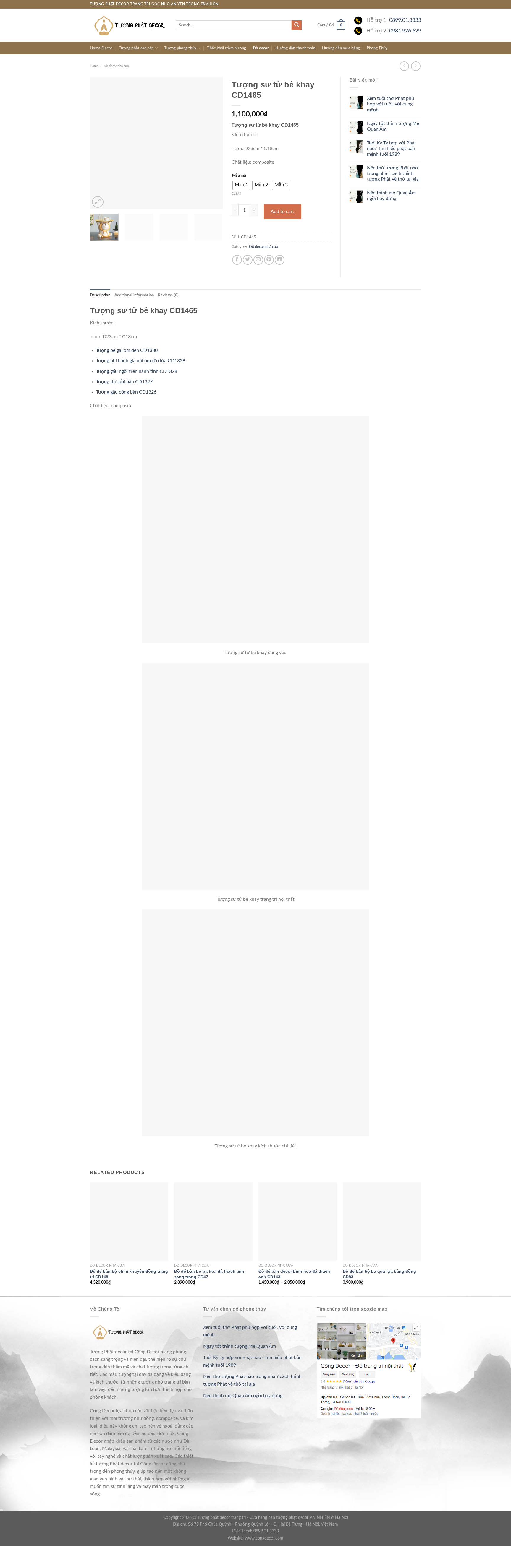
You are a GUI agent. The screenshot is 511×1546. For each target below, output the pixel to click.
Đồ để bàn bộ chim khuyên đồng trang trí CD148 (129, 1274)
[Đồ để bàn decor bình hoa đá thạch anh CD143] (297, 1221)
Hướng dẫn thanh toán (295, 48)
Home (94, 66)
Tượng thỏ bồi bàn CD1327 (124, 381)
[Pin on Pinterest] (269, 260)
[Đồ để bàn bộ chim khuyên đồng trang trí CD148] (129, 1221)
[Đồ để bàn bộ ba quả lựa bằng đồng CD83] (382, 1221)
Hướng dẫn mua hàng (341, 48)
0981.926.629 (405, 30)
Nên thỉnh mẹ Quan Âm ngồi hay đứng (391, 196)
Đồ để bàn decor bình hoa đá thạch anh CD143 (294, 1274)
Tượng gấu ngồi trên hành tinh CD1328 (136, 371)
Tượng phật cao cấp (136, 48)
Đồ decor (261, 48)
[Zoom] (98, 202)
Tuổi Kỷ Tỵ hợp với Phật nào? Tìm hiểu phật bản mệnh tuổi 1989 (391, 149)
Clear (236, 193)
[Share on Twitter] (248, 260)
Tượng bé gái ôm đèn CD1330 (127, 350)
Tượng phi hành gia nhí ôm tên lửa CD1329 (140, 360)
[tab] (100, 295)
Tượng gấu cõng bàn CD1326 (126, 392)
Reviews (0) (168, 295)
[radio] (241, 185)
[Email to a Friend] (258, 260)
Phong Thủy (377, 48)
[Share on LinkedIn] (279, 260)
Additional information (134, 295)
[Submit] (297, 25)
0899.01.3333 (405, 20)
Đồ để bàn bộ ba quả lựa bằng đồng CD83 (379, 1274)
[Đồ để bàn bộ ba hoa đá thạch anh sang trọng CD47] (213, 1221)
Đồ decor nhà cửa (116, 66)
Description (100, 295)
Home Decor (101, 48)
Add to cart (282, 211)
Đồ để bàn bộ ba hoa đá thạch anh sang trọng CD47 (209, 1274)
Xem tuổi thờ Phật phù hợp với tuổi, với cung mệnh (390, 104)
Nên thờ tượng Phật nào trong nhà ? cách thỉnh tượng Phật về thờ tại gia (393, 173)
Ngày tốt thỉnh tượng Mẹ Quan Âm (393, 126)
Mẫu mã (239, 176)
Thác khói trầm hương (226, 48)
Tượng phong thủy (180, 48)
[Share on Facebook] (237, 260)
